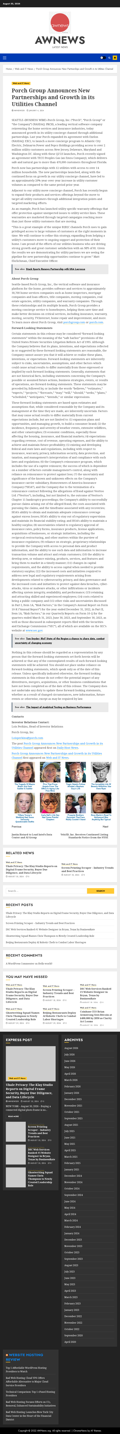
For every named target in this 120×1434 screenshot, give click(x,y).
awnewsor (19, 111)
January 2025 (71, 1169)
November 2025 (73, 1105)
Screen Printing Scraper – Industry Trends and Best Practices (40, 923)
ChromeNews (80, 1430)
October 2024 (71, 1188)
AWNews (60, 40)
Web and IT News (21, 83)
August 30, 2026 (16, 877)
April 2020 (70, 1341)
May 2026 (69, 1067)
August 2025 (71, 1124)
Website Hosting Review (24, 1357)
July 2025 (69, 1131)
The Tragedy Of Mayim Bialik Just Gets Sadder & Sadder (25, 786)
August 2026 (71, 1048)
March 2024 (71, 1220)
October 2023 (71, 1252)
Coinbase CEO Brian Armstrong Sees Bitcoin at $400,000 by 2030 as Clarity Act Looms (96, 1016)
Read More (13, 1116)
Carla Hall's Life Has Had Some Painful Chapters (50, 817)
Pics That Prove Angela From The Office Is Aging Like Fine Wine (50, 787)
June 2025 (69, 1137)
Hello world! (45, 963)
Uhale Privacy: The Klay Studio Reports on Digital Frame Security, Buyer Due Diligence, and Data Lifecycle (31, 869)
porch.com (96, 322)
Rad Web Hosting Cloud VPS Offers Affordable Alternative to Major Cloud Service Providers (27, 1381)
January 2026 (71, 1093)
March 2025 (71, 1156)
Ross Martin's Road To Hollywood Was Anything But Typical (101, 817)
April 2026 (70, 1073)
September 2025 (73, 1118)
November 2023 (73, 1246)
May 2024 (69, 1207)
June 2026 (69, 1061)
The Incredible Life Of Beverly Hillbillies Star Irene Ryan (101, 786)
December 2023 (73, 1239)
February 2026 (72, 1086)
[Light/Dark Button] (103, 57)
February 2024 (72, 1227)
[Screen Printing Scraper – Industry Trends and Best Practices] (16, 1132)
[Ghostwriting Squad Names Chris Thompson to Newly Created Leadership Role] (16, 1177)
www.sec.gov (34, 630)
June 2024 (69, 1201)
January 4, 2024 (36, 111)
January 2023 (71, 1310)
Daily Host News (67, 747)
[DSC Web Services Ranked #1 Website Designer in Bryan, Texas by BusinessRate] (16, 1155)
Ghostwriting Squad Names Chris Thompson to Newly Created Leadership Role (50, 935)
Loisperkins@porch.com (27, 738)
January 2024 (71, 1233)
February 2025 (72, 1163)
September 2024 (73, 1195)
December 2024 (73, 1175)
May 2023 (69, 1284)
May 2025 (69, 1143)
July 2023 (69, 1271)
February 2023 (72, 1303)
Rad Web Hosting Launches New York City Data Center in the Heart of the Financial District (29, 1415)
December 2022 (73, 1316)
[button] (4, 57)
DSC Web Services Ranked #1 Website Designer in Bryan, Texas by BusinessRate (50, 929)
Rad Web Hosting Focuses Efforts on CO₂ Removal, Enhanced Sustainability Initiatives (31, 1403)
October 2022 (71, 1329)
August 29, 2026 (16, 1023)
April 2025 (70, 1150)
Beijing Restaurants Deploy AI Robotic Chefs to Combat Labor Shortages (46, 942)
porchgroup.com (74, 322)
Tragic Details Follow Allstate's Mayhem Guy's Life (75, 786)
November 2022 (73, 1322)
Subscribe (115, 58)
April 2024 (70, 1214)
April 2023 (70, 1290)
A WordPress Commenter (20, 963)
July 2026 (69, 1054)
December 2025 (73, 1099)
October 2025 (71, 1112)
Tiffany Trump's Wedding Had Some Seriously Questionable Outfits (25, 818)
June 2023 (69, 1278)
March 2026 (71, 1080)
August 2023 (71, 1265)
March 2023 (71, 1297)
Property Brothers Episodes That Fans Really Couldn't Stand (75, 817)
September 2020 (73, 1335)
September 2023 (73, 1258)
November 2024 (73, 1182)
